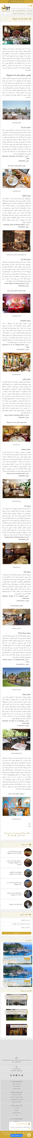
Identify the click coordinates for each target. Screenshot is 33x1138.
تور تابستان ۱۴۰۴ (16, 1086)
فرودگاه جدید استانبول (16, 1102)
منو (29, 5)
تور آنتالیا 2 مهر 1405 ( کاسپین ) (16, 957)
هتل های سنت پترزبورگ (15, 904)
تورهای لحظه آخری (16, 1088)
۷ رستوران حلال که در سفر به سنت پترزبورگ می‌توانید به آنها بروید (14, 862)
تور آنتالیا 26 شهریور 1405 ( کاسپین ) (16, 979)
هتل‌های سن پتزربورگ (25, 991)
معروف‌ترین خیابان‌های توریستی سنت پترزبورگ (15, 873)
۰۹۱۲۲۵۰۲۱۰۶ (13, 1071)
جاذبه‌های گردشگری (16, 1113)
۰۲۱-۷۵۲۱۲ (13, 1)
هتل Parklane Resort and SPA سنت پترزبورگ (15, 1012)
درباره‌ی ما (16, 1110)
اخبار (16, 1115)
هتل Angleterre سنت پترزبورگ (19, 1026)
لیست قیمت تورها (16, 1084)
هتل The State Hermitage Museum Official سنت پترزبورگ (16, 997)
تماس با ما (16, 1108)
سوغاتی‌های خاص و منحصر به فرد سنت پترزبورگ (14, 894)
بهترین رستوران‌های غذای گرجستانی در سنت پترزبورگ (14, 852)
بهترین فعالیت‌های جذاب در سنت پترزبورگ (14, 883)
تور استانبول (16, 1121)
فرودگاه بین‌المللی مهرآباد (16, 1094)
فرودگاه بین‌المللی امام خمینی (16, 1097)
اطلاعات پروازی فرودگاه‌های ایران (16, 1099)
